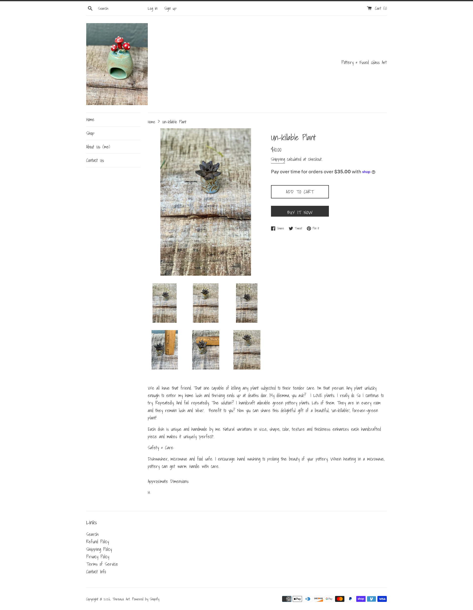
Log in (152, 8)
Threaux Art (121, 599)
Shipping (278, 159)
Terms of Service (102, 564)
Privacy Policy (97, 556)
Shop (90, 133)
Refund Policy (97, 541)
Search (92, 534)
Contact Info (96, 571)
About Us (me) (98, 146)
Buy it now (300, 212)
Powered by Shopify (145, 599)
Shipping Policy (99, 549)
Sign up (170, 8)
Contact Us (95, 160)
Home (90, 119)
